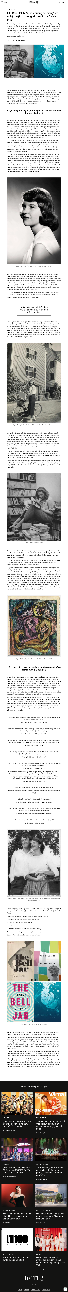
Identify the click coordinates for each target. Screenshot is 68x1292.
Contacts (26, 1289)
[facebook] (11, 41)
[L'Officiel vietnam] (34, 2)
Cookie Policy (46, 1289)
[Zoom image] (34, 220)
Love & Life (11, 9)
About (20, 1289)
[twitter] (19, 41)
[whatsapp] (21, 41)
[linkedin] (16, 41)
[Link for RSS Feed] (36, 1285)
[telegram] (24, 41)
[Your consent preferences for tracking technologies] (65, 1289)
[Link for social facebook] (32, 1285)
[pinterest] (13, 41)
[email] (8, 41)
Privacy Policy (35, 1289)
